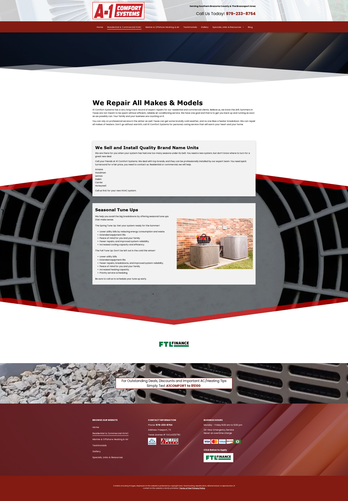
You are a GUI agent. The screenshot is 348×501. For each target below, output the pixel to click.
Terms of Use (185, 488)
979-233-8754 (241, 14)
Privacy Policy (198, 488)
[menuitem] (100, 27)
